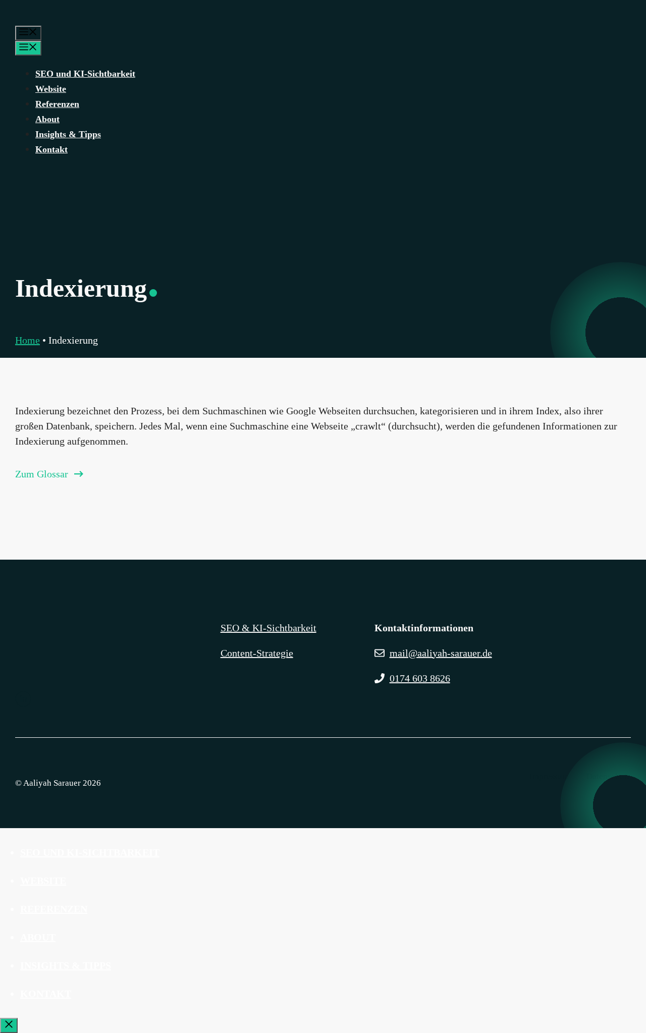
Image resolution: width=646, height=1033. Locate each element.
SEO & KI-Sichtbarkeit (268, 627)
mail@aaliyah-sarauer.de (441, 653)
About (47, 119)
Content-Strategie (257, 653)
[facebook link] (23, 699)
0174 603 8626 (420, 678)
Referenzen (57, 104)
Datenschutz (608, 776)
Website (50, 89)
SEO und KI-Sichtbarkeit (85, 74)
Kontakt (51, 149)
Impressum (549, 776)
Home (27, 340)
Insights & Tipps (68, 134)
